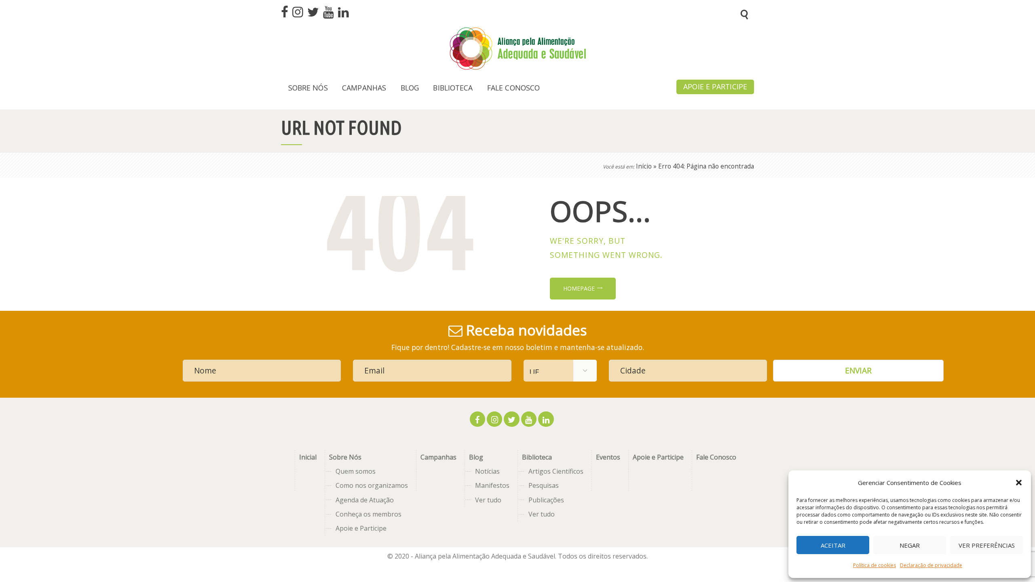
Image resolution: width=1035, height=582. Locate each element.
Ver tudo (488, 500)
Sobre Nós (345, 457)
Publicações (546, 500)
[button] (1019, 483)
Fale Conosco (716, 457)
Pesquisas (543, 485)
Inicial (308, 457)
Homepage (579, 288)
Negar (910, 545)
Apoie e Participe (361, 528)
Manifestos (492, 485)
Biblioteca (537, 457)
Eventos (608, 457)
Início (644, 166)
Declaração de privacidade (931, 565)
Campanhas (438, 457)
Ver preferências (987, 545)
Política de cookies (874, 565)
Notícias (487, 471)
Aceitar (833, 545)
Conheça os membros (368, 514)
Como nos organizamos (372, 485)
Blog (476, 457)
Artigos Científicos (555, 471)
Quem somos (356, 471)
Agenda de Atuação (365, 500)
